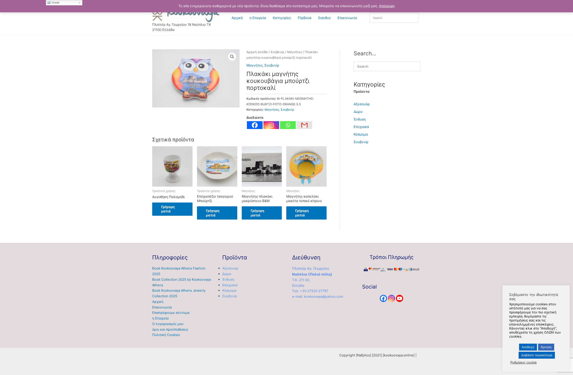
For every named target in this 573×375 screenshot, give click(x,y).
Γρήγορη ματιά (168, 209)
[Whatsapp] (288, 125)
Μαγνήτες (294, 52)
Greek (55, 2)
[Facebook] (255, 125)
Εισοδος (324, 18)
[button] (232, 57)
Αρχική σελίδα (257, 52)
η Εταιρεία (258, 18)
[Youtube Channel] (399, 298)
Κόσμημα (361, 134)
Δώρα (358, 112)
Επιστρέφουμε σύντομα (171, 312)
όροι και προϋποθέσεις (170, 329)
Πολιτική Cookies (166, 335)
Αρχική (237, 18)
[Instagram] (271, 125)
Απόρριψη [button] (387, 6)
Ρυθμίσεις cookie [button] (523, 362)
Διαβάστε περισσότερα (536, 355)
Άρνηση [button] (546, 347)
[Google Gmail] (304, 125)
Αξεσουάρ (362, 104)
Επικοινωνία (347, 18)
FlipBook (305, 18)
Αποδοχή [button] (528, 347)
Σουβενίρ (277, 52)
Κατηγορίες (282, 18)
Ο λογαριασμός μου (168, 324)
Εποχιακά (361, 127)
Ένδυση (360, 119)
